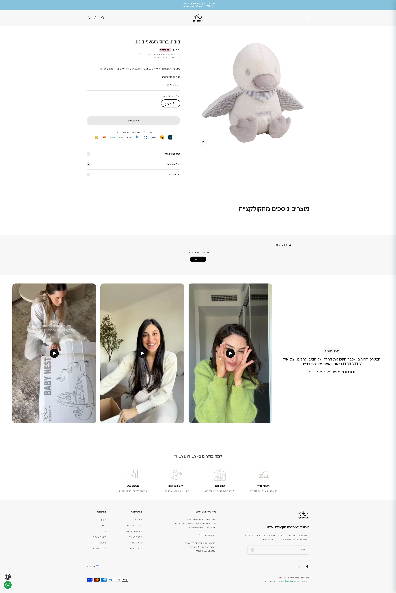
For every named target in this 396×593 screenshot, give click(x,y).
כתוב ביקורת (198, 259)
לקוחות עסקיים (99, 537)
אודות (103, 525)
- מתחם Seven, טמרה (206, 551)
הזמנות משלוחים (134, 525)
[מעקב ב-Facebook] (307, 567)
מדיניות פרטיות (135, 548)
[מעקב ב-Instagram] (299, 567)
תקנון (103, 519)
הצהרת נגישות (99, 548)
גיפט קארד (137, 519)
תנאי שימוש (137, 542)
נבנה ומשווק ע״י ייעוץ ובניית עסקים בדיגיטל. (286, 581)
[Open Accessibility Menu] (8, 577)
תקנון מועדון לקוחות (133, 531)
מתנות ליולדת (100, 542)
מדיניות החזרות (135, 537)
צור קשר (102, 531)
